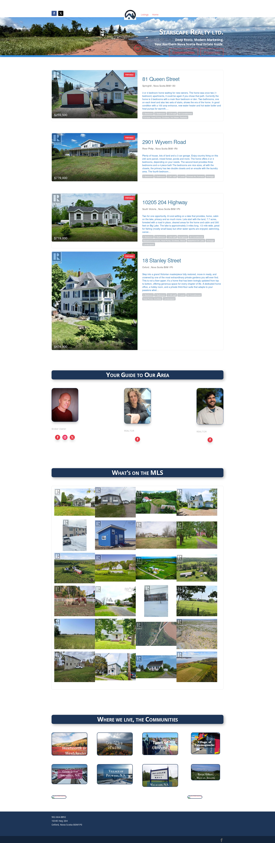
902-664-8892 (59, 817)
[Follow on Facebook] (54, 13)
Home (155, 14)
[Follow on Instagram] (64, 437)
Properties (212, 52)
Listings (145, 14)
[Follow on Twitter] (72, 437)
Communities (184, 52)
